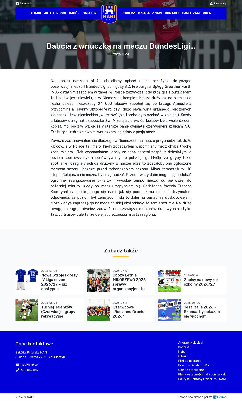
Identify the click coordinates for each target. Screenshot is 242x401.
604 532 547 (30, 370)
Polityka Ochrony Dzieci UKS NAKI (202, 379)
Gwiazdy (90, 13)
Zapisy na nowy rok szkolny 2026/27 (201, 282)
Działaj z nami (150, 13)
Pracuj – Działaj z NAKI (194, 365)
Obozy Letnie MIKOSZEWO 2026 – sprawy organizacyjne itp (131, 282)
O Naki (36, 13)
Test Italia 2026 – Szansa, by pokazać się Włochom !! (202, 311)
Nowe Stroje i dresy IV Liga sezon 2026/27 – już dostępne (59, 282)
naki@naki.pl (29, 364)
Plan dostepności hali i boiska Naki (202, 374)
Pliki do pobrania (189, 361)
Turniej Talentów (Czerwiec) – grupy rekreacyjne (58, 311)
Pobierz (128, 13)
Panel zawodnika (196, 13)
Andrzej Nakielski (190, 342)
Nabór (74, 13)
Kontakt (172, 13)
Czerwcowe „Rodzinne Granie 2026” (128, 311)
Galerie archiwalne (191, 370)
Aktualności (55, 13)
